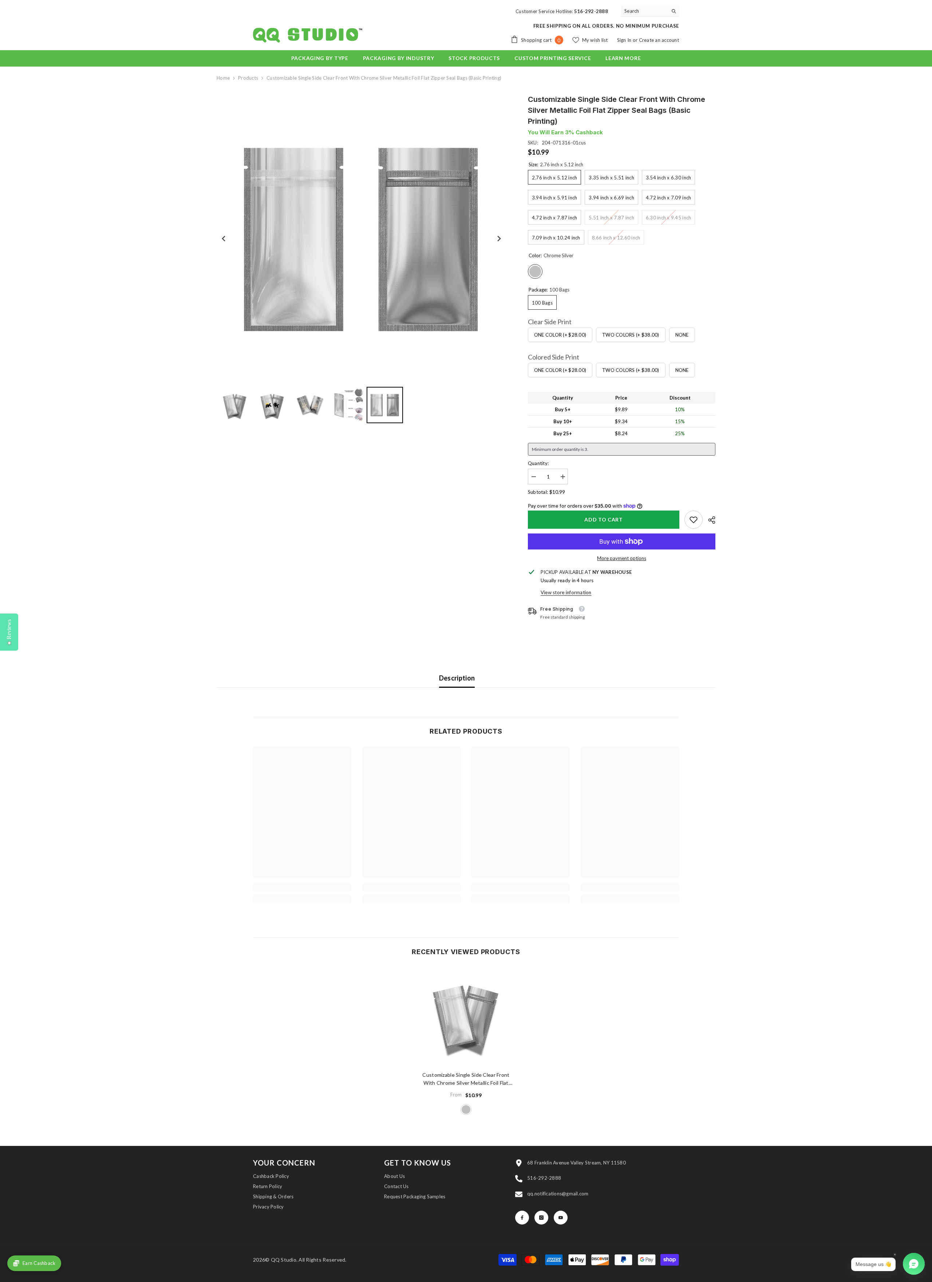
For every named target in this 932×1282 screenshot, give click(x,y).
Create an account (659, 40)
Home (223, 78)
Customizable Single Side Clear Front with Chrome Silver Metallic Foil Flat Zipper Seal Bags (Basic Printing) (465, 1079)
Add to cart (603, 519)
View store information (566, 592)
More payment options (621, 558)
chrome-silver (466, 1109)
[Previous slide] (224, 238)
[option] (466, 1042)
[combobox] (644, 10)
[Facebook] (522, 1218)
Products (248, 78)
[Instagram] (541, 1218)
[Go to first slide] (499, 238)
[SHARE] (709, 520)
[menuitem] (235, 405)
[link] (693, 520)
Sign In (625, 40)
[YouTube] (561, 1218)
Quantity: (538, 463)
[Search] (650, 11)
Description (457, 678)
